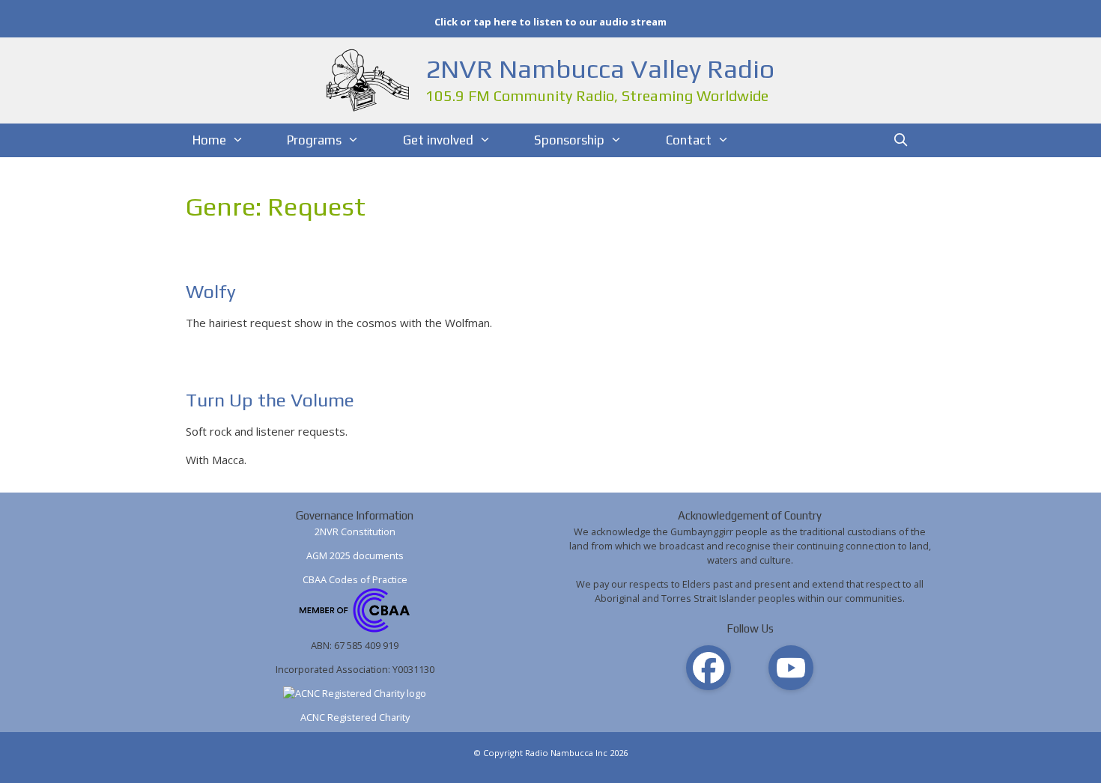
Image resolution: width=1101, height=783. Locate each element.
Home (209, 139)
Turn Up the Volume (270, 400)
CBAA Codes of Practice (355, 579)
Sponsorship (569, 139)
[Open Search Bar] (901, 140)
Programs (314, 139)
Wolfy (211, 291)
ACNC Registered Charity (355, 717)
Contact (689, 139)
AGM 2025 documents (355, 555)
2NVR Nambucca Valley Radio (599, 68)
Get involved (438, 139)
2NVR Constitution (355, 531)
